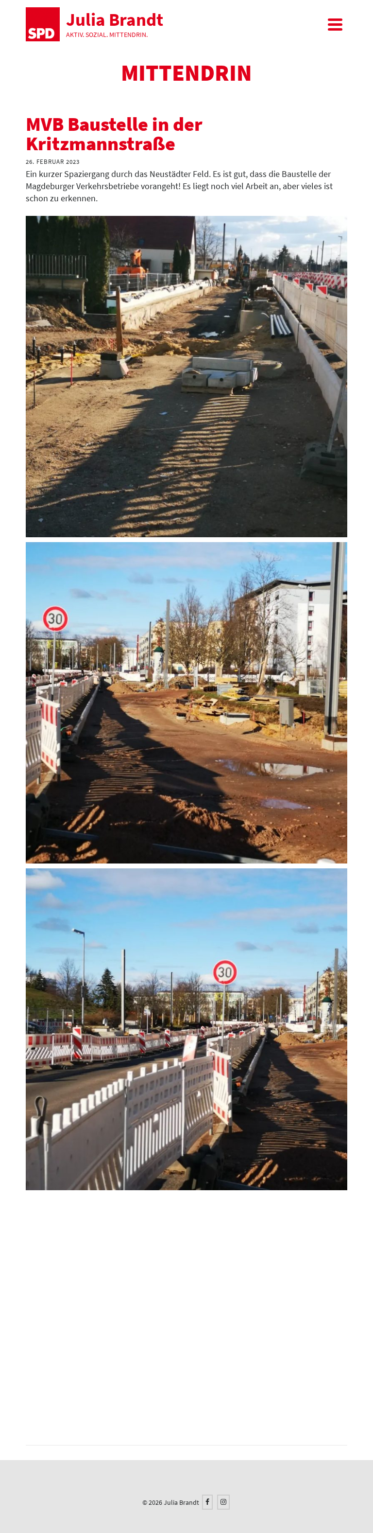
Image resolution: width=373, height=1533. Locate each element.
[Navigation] (335, 24)
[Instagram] (223, 1502)
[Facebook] (207, 1502)
